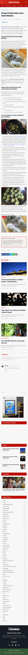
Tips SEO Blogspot (14, 533)
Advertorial (14, 525)
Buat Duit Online (14, 516)
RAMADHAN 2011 (14, 609)
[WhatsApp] (14, 254)
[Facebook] (3, 22)
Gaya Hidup (8, 5)
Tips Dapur (20, 5)
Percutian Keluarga (14, 605)
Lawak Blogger (14, 568)
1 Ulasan (19, 19)
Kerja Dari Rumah (14, 523)
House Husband (5, 338)
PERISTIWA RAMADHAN (14, 607)
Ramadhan (10, 10)
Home (2, 5)
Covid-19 (14, 556)
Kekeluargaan (14, 514)
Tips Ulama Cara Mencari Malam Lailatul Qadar (13, 311)
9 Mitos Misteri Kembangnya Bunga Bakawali (11, 465)
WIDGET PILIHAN (14, 547)
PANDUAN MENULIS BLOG (14, 504)
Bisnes (14, 617)
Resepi (14, 5)
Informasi (14, 562)
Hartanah (14, 543)
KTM (14, 613)
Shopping (14, 520)
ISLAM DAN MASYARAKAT (14, 585)
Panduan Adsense (14, 576)
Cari (26, 2)
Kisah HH (14, 603)
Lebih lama (23, 392)
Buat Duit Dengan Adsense (14, 560)
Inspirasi (14, 574)
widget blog (14, 580)
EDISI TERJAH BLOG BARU (14, 570)
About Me (15, 652)
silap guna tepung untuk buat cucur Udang (12, 144)
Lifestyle (3, 277)
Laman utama (4, 10)
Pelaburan (14, 551)
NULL (14, 593)
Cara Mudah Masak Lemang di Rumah (12, 342)
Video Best (14, 555)
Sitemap (10, 652)
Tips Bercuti (14, 527)
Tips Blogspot (14, 537)
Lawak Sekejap (14, 564)
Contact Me (20, 652)
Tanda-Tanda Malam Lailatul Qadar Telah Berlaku (12, 281)
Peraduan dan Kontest (14, 589)
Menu (2, 2)
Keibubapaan (14, 539)
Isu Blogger (14, 584)
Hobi (25, 5)
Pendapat (14, 582)
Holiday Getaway (14, 545)
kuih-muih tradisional (6, 28)
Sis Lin (6, 366)
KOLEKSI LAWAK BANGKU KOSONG (14, 566)
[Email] (7, 22)
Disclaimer (9, 245)
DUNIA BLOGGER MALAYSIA (14, 512)
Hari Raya (14, 535)
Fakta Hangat (14, 510)
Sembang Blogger (14, 508)
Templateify (16, 650)
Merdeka (14, 597)
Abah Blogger (14, 611)
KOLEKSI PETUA (14, 591)
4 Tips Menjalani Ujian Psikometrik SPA (14, 490)
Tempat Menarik (14, 518)
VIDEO (14, 553)
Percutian (14, 522)
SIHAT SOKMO (14, 615)
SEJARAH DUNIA (14, 587)
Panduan (14, 502)
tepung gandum (21, 136)
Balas (6, 370)
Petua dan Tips (14, 599)
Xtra (14, 578)
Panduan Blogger (14, 601)
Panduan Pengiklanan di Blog (14, 572)
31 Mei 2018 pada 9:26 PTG (13, 365)
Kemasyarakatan (14, 595)
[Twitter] (5, 22)
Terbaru (3, 392)
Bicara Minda (14, 549)
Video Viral (14, 620)
